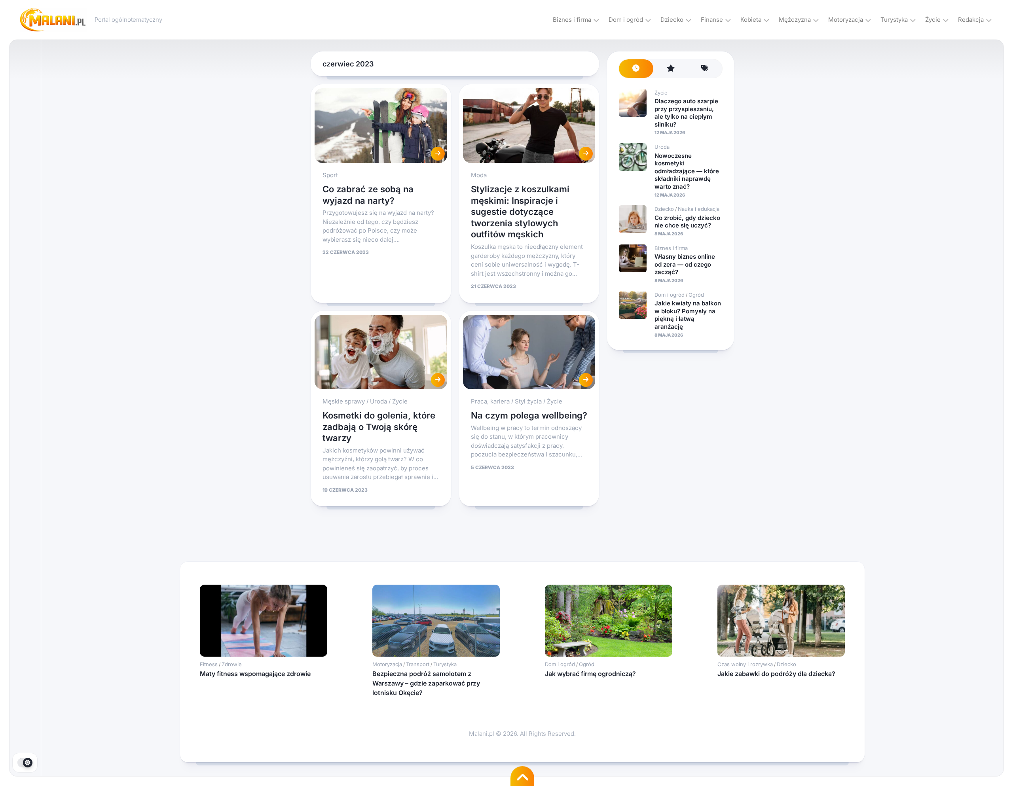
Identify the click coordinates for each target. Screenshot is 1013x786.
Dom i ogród (626, 19)
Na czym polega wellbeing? (529, 415)
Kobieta (750, 19)
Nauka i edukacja (698, 209)
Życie (933, 19)
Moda (479, 175)
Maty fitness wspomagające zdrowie (255, 674)
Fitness (209, 664)
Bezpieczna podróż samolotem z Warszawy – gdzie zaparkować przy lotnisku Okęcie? (426, 683)
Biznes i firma (572, 19)
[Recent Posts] (636, 68)
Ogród (696, 295)
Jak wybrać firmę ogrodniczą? (590, 674)
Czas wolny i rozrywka (745, 664)
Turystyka (894, 19)
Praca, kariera (490, 401)
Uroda (378, 401)
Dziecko (671, 19)
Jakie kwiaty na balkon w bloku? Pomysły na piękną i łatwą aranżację (687, 314)
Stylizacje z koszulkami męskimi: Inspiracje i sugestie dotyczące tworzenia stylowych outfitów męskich (520, 211)
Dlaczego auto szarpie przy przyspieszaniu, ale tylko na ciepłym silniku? (686, 112)
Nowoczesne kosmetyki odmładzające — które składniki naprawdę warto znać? (686, 171)
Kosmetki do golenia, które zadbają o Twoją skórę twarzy (378, 426)
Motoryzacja (845, 19)
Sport (330, 175)
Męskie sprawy (343, 401)
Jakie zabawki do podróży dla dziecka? (776, 674)
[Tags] (705, 68)
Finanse (712, 19)
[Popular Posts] (670, 68)
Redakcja (971, 19)
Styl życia (528, 401)
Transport (417, 664)
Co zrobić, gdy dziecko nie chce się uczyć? (687, 221)
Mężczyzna (795, 19)
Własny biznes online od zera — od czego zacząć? (684, 264)
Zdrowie (232, 664)
